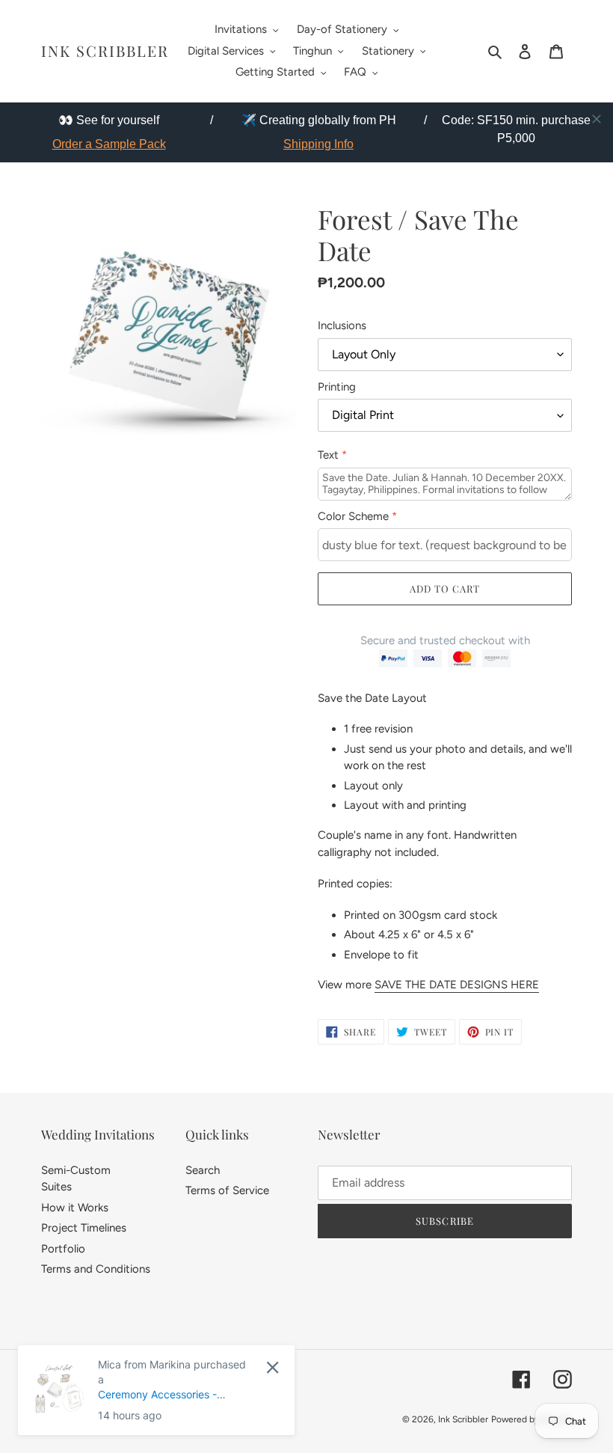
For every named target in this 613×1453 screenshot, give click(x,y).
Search (202, 1170)
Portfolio (63, 1248)
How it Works (74, 1207)
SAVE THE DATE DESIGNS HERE (457, 984)
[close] (596, 118)
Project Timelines (83, 1228)
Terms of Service (227, 1190)
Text (332, 455)
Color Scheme (357, 516)
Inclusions (342, 325)
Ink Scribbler (105, 51)
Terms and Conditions (95, 1269)
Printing (337, 387)
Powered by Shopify (531, 1419)
